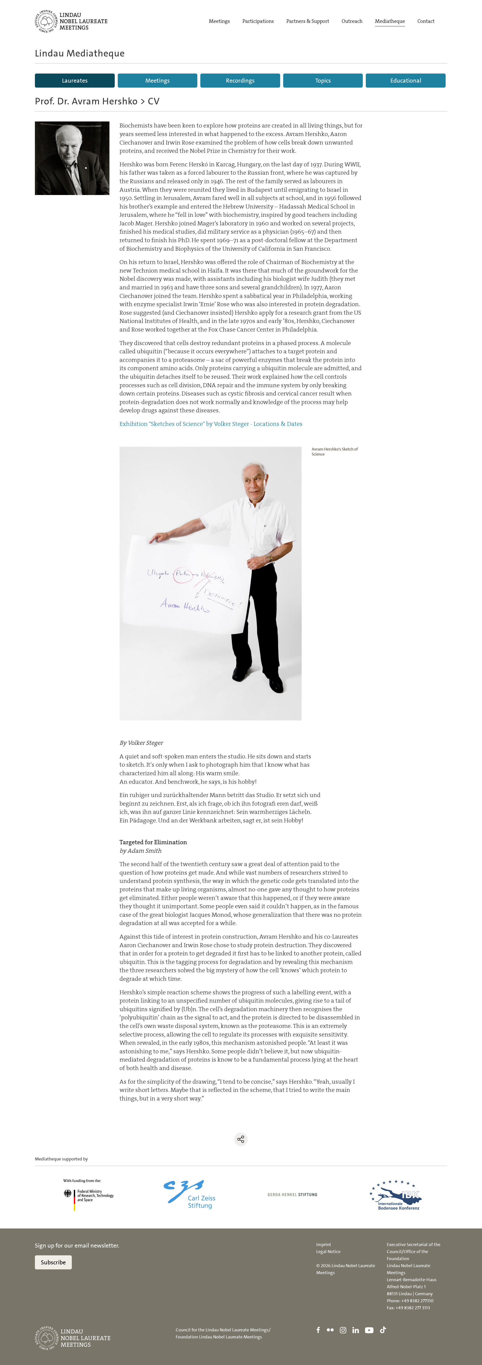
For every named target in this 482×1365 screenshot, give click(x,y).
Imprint (323, 1245)
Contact (426, 21)
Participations (258, 21)
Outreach (352, 21)
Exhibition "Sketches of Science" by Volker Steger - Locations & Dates (211, 424)
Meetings (219, 21)
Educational (405, 81)
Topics (323, 81)
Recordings (240, 81)
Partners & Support (307, 21)
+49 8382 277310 (417, 1301)
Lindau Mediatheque (80, 53)
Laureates (75, 81)
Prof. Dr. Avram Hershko (86, 101)
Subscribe (53, 1262)
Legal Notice (328, 1252)
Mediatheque (390, 21)
